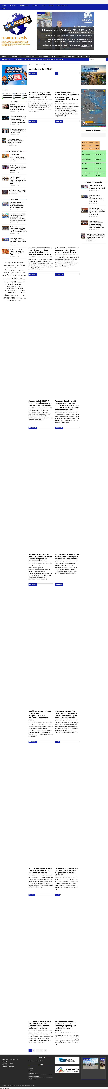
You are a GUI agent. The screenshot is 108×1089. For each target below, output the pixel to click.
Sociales (4, 5)
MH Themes (32, 1085)
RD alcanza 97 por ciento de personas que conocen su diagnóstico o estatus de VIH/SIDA (66, 871)
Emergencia (23, 275)
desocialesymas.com (43, 99)
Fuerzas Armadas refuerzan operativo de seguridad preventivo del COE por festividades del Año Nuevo (40, 251)
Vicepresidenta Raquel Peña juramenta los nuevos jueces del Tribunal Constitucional (67, 556)
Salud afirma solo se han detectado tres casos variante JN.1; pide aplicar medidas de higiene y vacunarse (65, 1025)
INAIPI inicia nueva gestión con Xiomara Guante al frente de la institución (70, 39)
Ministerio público (20, 290)
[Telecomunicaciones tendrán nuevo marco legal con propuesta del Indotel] (84, 186)
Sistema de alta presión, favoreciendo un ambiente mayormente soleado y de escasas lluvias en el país (66, 714)
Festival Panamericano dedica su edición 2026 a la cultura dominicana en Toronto (18, 168)
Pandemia (11, 293)
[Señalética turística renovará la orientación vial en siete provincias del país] (5, 239)
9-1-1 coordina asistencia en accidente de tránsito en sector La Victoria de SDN (67, 250)
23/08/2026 (13, 209)
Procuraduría (18, 295)
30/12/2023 (59, 103)
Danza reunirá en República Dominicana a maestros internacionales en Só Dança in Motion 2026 (18, 180)
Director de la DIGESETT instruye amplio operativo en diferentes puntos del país (41, 403)
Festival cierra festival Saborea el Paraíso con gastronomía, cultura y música (17, 252)
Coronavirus (10, 270)
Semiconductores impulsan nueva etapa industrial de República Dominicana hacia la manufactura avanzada (96, 224)
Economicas (35, 5)
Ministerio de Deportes (9, 290)
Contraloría (18, 267)
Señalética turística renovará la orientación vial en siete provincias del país (18, 241)
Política (6, 295)
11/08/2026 (13, 256)
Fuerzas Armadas (6, 279)
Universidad (18, 301)
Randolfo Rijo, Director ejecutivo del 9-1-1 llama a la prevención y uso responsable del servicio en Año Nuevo (67, 97)
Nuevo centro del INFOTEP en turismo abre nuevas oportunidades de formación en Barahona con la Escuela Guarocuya (18, 217)
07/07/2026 (13, 124)
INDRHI (24, 279)
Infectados (5, 282)
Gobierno (16, 278)
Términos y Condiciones (8, 1066)
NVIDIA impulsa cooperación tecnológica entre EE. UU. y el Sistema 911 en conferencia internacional (97, 211)
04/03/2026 (93, 229)
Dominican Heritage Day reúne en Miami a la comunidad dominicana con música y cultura (17, 205)
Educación (11, 275)
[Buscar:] (97, 59)
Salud (43, 5)
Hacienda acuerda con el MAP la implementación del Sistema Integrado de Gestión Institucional (40, 557)
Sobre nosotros (6, 1065)
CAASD (17, 265)
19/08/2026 (13, 244)
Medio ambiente (11, 286)
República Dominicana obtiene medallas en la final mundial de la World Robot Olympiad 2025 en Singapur (95, 237)
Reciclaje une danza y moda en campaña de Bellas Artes (17, 191)
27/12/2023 (32, 875)
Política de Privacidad (7, 1063)
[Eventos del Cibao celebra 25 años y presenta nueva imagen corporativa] (5, 130)
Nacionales (13, 5)
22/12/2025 (90, 240)
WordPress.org (32, 1079)
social (24, 298)
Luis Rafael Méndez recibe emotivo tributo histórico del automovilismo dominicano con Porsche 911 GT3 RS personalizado (18, 119)
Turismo (4, 8)
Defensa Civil (6, 272)
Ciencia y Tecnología (94, 182)
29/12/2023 (59, 254)
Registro (31, 1068)
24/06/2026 (13, 193)
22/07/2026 (13, 185)
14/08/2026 (93, 190)
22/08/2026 (13, 233)
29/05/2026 (13, 134)
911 (6, 262)
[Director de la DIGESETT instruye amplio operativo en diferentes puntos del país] (41, 336)
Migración (19, 286)
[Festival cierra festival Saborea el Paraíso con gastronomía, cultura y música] (5, 251)
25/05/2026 (11, 145)
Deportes (51, 5)
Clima (22, 265)
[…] (38, 111)
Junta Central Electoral (12, 284)
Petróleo (18, 292)
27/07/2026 (13, 172)
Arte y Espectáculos (14, 151)
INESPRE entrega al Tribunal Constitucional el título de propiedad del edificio (40, 870)
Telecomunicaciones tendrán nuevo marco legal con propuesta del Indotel (97, 187)
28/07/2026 (13, 111)
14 (41, 1050)
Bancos (12, 265)
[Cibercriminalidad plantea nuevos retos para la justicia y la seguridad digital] (90, 1063)
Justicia (21, 284)
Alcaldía (20, 262)
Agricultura (12, 262)
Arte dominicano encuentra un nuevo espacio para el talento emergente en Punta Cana (18, 157)
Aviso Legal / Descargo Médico (10, 1059)
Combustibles (10, 267)
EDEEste (4, 275)
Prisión (12, 295)
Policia (23, 293)
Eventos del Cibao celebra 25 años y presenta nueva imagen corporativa (18, 130)
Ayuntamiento (7, 265)
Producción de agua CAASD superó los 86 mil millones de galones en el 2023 (40, 95)
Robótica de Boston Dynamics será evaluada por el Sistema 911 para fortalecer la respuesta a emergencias (97, 198)
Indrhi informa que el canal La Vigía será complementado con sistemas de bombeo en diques (40, 715)
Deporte (12, 272)
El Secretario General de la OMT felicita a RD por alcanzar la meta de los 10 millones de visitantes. (40, 1024)
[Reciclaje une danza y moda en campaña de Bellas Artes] (5, 192)
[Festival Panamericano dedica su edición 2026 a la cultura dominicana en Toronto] (5, 167)
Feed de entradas (33, 1073)
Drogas (23, 272)
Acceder (31, 1071)
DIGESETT (18, 272)
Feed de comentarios (34, 1076)
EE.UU (18, 275)
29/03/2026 (93, 216)
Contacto (4, 1061)
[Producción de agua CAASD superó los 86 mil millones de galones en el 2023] (41, 81)
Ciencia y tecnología (62, 5)
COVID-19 (19, 270)
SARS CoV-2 (19, 298)
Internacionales (24, 5)
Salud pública (9, 297)
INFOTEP (12, 282)
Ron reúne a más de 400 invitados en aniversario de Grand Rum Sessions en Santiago (16, 141)
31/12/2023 (32, 99)
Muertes (5, 293)
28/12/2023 (59, 412)
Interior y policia (21, 282)
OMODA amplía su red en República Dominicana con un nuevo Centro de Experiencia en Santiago (18, 107)
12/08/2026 (13, 161)
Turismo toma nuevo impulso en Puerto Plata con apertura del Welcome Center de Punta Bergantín (18, 229)
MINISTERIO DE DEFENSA (14, 288)
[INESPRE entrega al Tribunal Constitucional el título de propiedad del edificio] (41, 803)
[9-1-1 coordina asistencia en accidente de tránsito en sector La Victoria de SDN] (67, 183)
